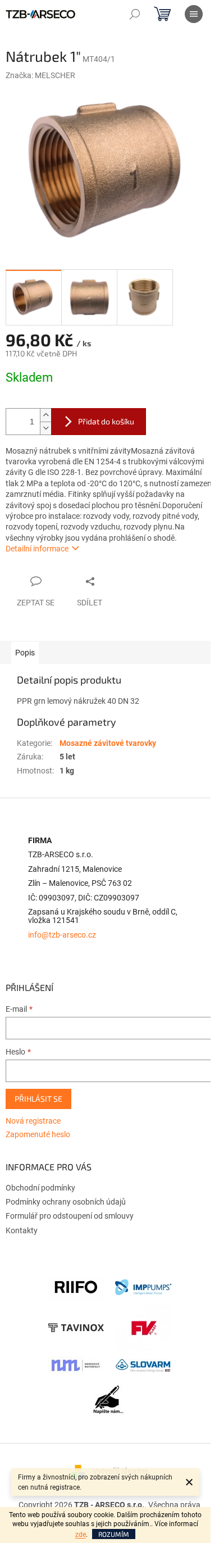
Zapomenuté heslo (38, 1134)
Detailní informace (37, 548)
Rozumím (113, 1534)
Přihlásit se (38, 1098)
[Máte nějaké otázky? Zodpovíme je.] (109, 1402)
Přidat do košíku (106, 421)
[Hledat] (135, 14)
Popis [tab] (25, 652)
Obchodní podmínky (40, 1187)
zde (80, 1535)
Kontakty (22, 1230)
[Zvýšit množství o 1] (45, 415)
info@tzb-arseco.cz (62, 935)
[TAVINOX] (76, 1327)
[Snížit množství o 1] (45, 428)
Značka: (40, 75)
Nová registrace (33, 1120)
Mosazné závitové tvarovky (108, 743)
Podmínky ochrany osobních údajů (66, 1201)
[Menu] (193, 14)
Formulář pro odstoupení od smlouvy (70, 1215)
